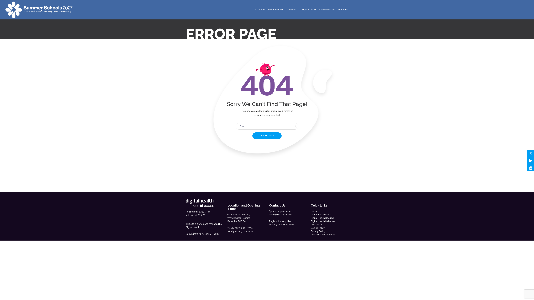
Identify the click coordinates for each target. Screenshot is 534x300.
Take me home (267, 136)
